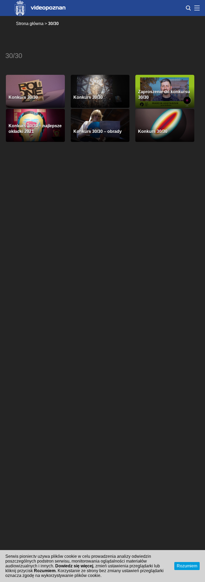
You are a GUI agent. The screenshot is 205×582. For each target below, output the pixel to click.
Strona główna (30, 23)
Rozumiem (187, 566)
